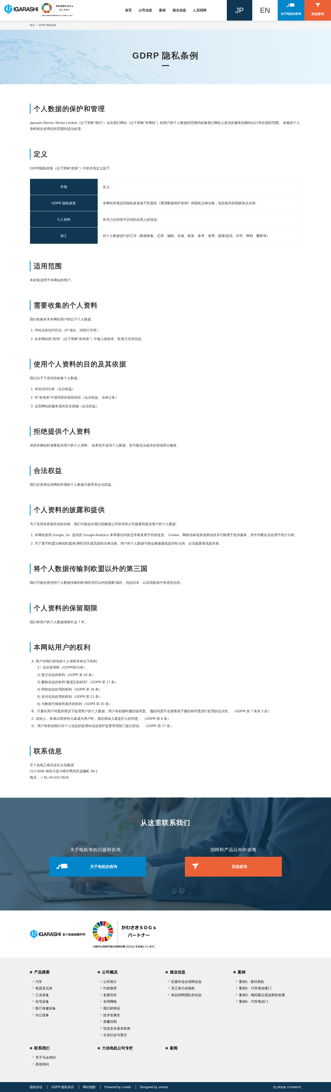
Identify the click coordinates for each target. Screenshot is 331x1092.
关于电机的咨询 (103, 866)
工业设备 (42, 995)
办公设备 (42, 1015)
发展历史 (110, 995)
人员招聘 (199, 10)
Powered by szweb (117, 1087)
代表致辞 (110, 988)
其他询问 (42, 1064)
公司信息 (145, 10)
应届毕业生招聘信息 (186, 982)
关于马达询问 (45, 1057)
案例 (162, 10)
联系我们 (42, 1048)
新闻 (174, 1048)
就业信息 (179, 10)
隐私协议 (36, 1087)
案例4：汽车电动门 (253, 1001)
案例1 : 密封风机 (251, 982)
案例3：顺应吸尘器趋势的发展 (262, 995)
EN (265, 10)
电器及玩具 (43, 988)
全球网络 (110, 1001)
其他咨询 (239, 866)
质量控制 (110, 1022)
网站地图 (89, 1087)
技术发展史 (111, 1015)
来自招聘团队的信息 (186, 995)
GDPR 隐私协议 (62, 1087)
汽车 (38, 982)
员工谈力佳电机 (183, 988)
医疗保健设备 (45, 1008)
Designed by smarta (154, 1087)
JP (239, 10)
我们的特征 (111, 1008)
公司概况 (110, 972)
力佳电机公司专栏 (117, 1048)
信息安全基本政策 (116, 1028)
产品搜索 (42, 972)
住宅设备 (42, 1001)
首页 (128, 10)
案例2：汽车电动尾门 (255, 988)
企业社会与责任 (115, 1035)
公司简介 (110, 982)
